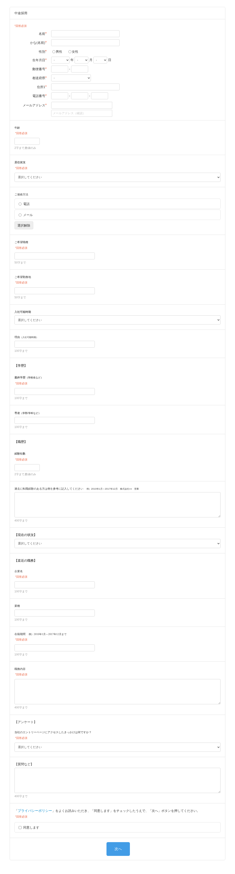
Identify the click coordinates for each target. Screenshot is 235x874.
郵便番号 (39, 69)
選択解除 (23, 225)
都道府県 (39, 78)
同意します (31, 827)
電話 (26, 204)
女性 (75, 51)
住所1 (42, 87)
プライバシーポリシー (35, 811)
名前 (43, 34)
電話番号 (39, 96)
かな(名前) (38, 42)
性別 (43, 51)
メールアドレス (35, 105)
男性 (59, 51)
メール (28, 215)
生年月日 (39, 60)
